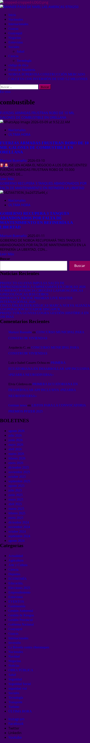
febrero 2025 (16, 513)
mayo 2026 (15, 444)
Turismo (13, 706)
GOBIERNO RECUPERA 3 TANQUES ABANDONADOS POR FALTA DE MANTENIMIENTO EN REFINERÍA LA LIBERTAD (43, 185)
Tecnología (24, 60)
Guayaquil (15, 33)
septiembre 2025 (19, 481)
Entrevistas (15, 42)
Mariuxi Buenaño (14, 160)
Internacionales (18, 24)
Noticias (13, 665)
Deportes (14, 574)
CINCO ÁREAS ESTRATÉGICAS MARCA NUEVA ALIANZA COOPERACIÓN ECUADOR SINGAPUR (45, 307)
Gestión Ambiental (20, 610)
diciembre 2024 (18, 522)
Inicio (12, 15)
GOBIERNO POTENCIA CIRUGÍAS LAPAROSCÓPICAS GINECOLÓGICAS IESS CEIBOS (41, 292)
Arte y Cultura (17, 565)
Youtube (15, 737)
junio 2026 (15, 440)
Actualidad (15, 556)
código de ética (18, 65)
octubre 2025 (17, 476)
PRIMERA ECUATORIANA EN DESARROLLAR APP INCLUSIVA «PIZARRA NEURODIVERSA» (48, 368)
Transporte (15, 702)
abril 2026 (15, 449)
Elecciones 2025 (19, 588)
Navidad (14, 656)
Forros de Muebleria (21, 70)
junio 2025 (15, 495)
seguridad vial (17, 688)
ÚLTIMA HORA (19, 134)
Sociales (13, 47)
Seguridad (15, 679)
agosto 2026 (16, 431)
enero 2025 (15, 518)
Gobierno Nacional (21, 624)
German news (17, 405)
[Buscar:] (19, 86)
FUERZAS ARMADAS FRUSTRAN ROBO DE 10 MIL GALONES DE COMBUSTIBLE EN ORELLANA (37, 115)
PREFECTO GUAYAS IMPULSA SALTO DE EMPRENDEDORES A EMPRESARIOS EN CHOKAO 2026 (43, 285)
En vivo (5, 92)
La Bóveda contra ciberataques (28, 647)
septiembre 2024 (19, 536)
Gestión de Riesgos (21, 615)
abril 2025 (15, 504)
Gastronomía (16, 606)
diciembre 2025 (18, 467)
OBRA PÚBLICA (20, 670)
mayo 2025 (15, 499)
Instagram (16, 719)
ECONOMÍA (17, 578)
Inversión (14, 642)
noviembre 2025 (19, 472)
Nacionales (15, 19)
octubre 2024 (17, 531)
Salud (20, 51)
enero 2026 (15, 463)
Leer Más (7, 178)
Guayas (13, 28)
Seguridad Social (19, 684)
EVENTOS (16, 601)
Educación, (15, 583)
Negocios (14, 37)
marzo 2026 (16, 453)
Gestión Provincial (20, 620)
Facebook (15, 723)
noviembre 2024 (19, 527)
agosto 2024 (16, 540)
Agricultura (15, 560)
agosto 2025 (16, 486)
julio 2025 (15, 490)
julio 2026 (15, 435)
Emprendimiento (19, 592)
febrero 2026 (16, 458)
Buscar (5, 258)
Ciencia (13, 56)
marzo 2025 (16, 508)
